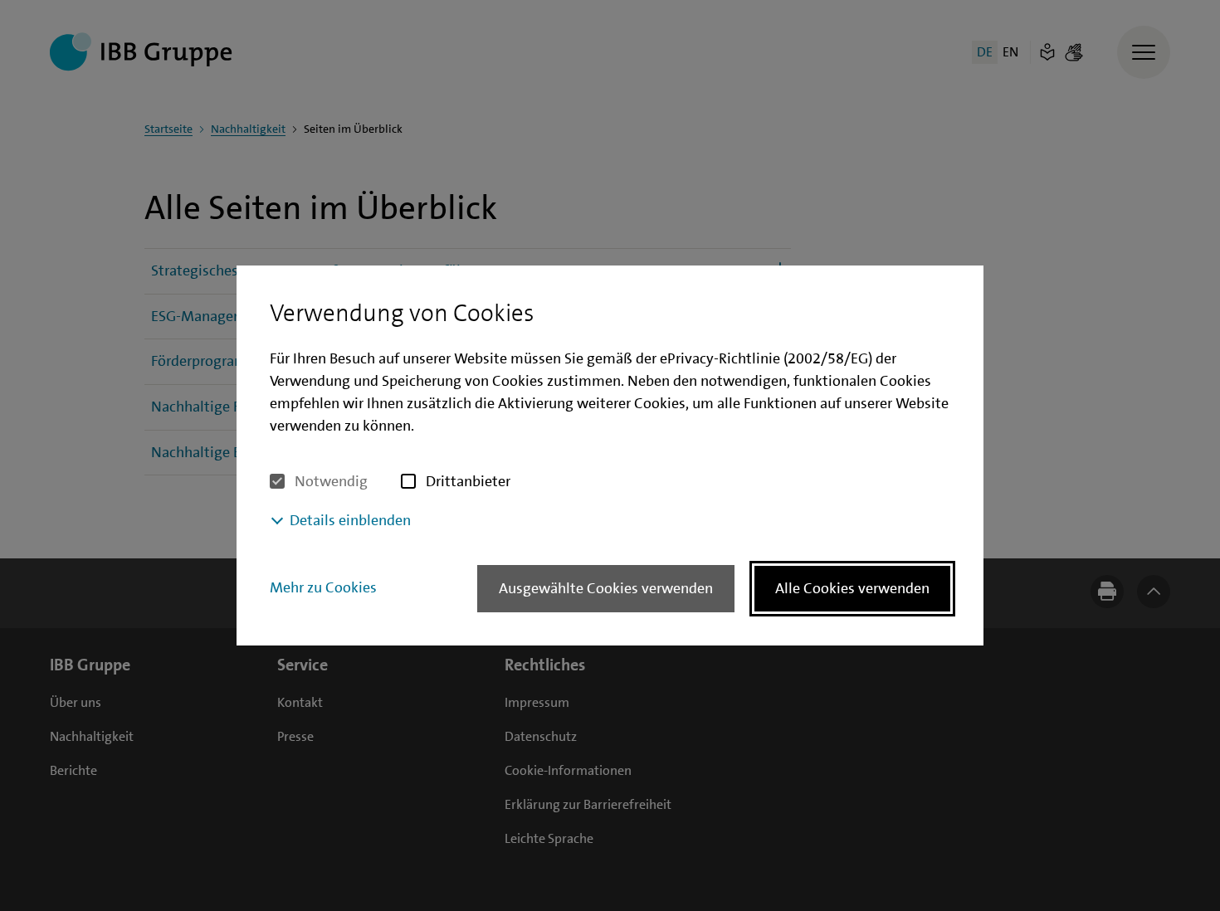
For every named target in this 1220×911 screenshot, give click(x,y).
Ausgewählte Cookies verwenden (606, 588)
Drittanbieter (468, 481)
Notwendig (331, 481)
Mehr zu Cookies (323, 587)
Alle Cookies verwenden (852, 588)
